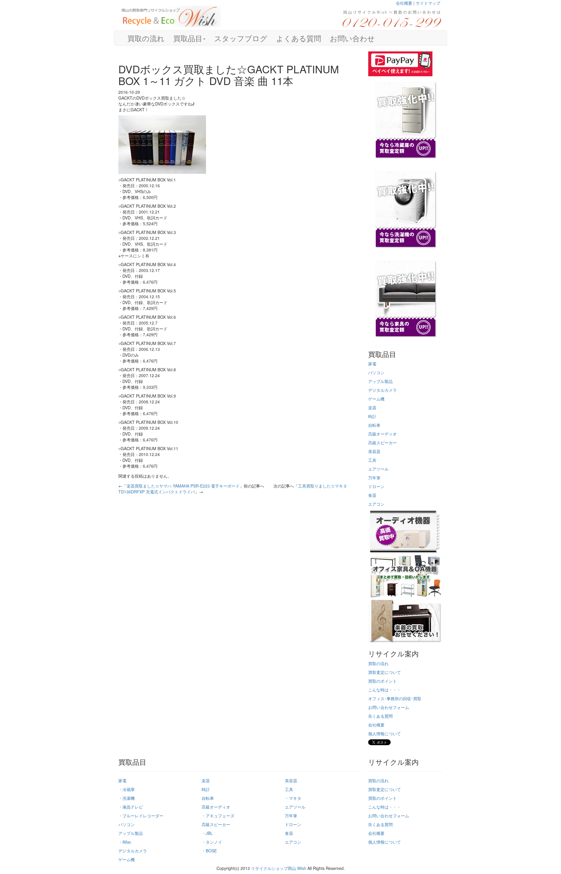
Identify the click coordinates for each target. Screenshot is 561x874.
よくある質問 (298, 38)
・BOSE (209, 851)
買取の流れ (146, 38)
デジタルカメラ (382, 390)
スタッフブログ (240, 38)
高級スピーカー (382, 442)
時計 (372, 416)
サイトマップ (428, 3)
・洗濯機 (126, 798)
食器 (372, 495)
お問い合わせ (352, 38)
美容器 (374, 451)
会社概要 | (406, 3)
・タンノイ (212, 842)
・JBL (207, 833)
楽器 (372, 407)
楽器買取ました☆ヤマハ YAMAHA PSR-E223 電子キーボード (183, 486)
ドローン (376, 486)
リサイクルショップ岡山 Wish (278, 868)
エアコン (376, 504)
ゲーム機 (376, 399)
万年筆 (374, 478)
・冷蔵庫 (126, 789)
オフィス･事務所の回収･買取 (394, 698)
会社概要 (376, 725)
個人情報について (384, 733)
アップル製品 (380, 381)
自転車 (374, 425)
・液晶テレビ (130, 807)
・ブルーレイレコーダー (140, 815)
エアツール (378, 469)
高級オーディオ (382, 434)
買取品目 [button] (187, 38)
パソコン (376, 372)
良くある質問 (380, 716)
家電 (372, 364)
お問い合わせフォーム (388, 707)
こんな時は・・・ (384, 690)
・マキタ (293, 798)
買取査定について (384, 672)
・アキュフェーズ (218, 815)
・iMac (124, 842)
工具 (372, 460)
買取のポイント (382, 681)
